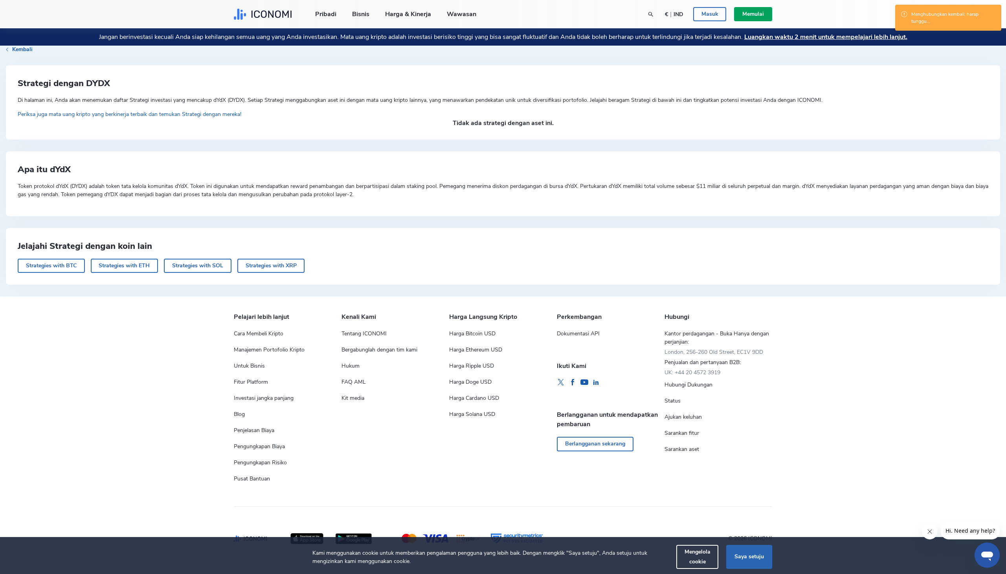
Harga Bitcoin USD (472, 333)
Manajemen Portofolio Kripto (269, 349)
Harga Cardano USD (474, 398)
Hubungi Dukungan (688, 384)
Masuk (709, 14)
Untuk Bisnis (249, 366)
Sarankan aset (682, 449)
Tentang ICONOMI (364, 333)
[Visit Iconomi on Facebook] (572, 382)
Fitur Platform (251, 382)
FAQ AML (353, 382)
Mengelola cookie (697, 556)
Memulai (753, 14)
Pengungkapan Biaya (259, 446)
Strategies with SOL (197, 265)
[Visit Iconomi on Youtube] (584, 382)
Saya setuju (749, 556)
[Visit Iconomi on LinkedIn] (596, 382)
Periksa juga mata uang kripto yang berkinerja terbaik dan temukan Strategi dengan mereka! (129, 114)
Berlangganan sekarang (595, 443)
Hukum (350, 366)
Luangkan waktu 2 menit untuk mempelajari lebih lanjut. (825, 37)
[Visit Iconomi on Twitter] (561, 382)
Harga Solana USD (472, 414)
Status (673, 401)
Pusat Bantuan (252, 478)
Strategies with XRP (271, 265)
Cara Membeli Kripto (258, 333)
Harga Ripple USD (471, 366)
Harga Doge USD (470, 382)
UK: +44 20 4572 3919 (692, 372)
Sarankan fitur (682, 433)
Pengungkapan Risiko (260, 462)
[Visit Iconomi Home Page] (263, 14)
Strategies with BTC (51, 265)
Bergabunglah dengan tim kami (379, 349)
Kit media (352, 398)
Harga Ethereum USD (475, 349)
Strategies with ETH (124, 265)
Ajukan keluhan (683, 417)
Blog (239, 414)
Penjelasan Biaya (254, 430)
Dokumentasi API (578, 333)
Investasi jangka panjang (264, 398)
